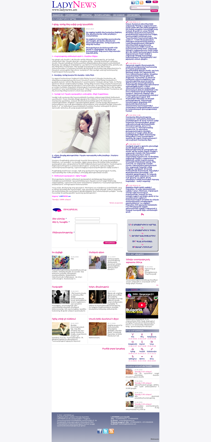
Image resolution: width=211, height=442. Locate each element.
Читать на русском (116, 203)
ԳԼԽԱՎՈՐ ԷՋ (58, 15)
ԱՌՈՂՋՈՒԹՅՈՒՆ (133, 15)
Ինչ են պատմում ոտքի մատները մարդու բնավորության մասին (142, 375)
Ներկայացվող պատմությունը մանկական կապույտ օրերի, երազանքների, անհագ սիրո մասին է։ (114, 264)
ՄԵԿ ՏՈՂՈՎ (130, 19)
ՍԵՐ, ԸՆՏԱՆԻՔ (118, 15)
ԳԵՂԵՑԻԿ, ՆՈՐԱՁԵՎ (102, 15)
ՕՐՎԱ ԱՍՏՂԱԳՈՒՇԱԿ (134, 331)
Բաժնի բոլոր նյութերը (113, 348)
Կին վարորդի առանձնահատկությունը (147, 397)
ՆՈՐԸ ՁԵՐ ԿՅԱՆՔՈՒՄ (135, 254)
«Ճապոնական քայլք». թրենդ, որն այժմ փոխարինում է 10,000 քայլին (142, 386)
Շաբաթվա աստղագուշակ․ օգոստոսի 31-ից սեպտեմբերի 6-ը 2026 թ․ (142, 407)
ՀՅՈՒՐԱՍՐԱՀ (87, 15)
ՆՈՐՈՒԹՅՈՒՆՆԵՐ (72, 15)
